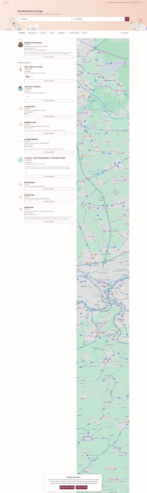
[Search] (127, 19)
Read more (66, 54)
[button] (113, 291)
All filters (22, 32)
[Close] (100, 477)
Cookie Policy (93, 483)
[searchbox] (44, 19)
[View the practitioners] (49, 77)
